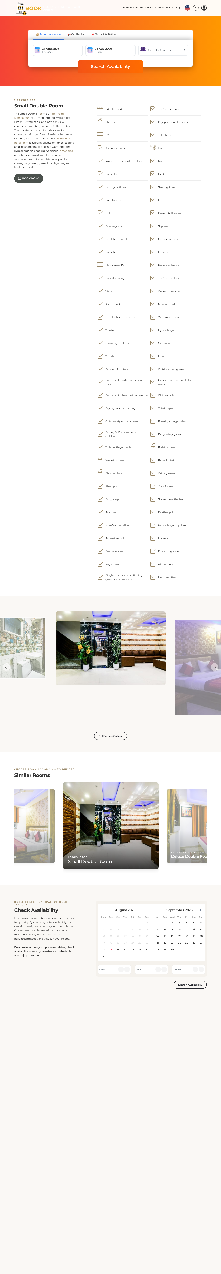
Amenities (164, 7)
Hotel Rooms (129, 7)
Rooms (102, 969)
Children (177, 969)
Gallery (176, 7)
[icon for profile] (204, 8)
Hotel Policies (148, 7)
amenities (66, 151)
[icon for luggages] (187, 7)
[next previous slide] (6, 667)
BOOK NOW (30, 178)
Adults (139, 969)
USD (196, 7)
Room (41, 113)
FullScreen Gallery (110, 736)
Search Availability (110, 66)
